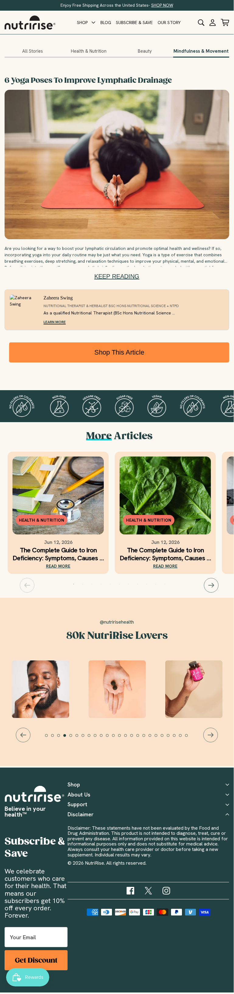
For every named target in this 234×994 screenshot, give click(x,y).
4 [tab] (101, 584)
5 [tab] (110, 584)
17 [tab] (147, 738)
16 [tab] (141, 738)
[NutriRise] (30, 22)
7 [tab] (128, 584)
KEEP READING (116, 276)
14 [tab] (128, 738)
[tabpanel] (58, 513)
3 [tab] (92, 584)
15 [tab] (134, 738)
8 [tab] (137, 584)
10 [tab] (156, 584)
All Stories (32, 51)
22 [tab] (177, 738)
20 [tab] (165, 738)
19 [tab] (159, 738)
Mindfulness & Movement (201, 51)
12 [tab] (116, 738)
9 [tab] (147, 584)
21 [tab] (171, 738)
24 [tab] (189, 738)
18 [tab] (153, 738)
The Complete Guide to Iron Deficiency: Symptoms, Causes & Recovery (165, 554)
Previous (27, 585)
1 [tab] (74, 584)
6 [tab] (119, 584)
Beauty (145, 51)
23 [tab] (183, 738)
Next (211, 585)
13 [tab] (122, 738)
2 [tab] (83, 584)
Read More (58, 566)
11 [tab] (165, 584)
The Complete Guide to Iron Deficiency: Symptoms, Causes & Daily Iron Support (58, 554)
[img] (130, 890)
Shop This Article (119, 352)
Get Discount (36, 960)
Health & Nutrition (89, 51)
